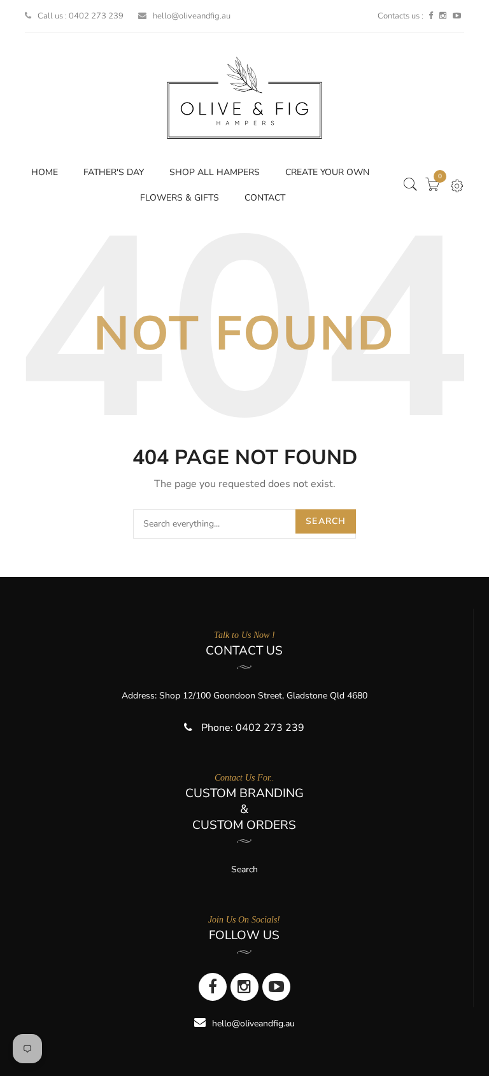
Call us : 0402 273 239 (81, 16)
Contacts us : (400, 16)
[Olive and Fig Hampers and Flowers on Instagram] (442, 16)
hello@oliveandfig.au (191, 16)
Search (326, 521)
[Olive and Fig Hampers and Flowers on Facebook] (431, 16)
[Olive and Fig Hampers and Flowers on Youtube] (457, 16)
